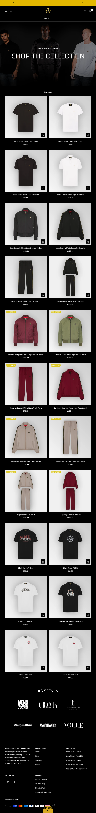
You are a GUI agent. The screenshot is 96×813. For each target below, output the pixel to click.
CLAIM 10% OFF (48, 429)
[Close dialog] (70, 381)
